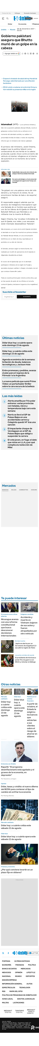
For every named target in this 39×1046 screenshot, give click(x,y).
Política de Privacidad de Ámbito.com (19, 995)
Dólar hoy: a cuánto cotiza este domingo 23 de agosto (17, 352)
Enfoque (17, 13)
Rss (3, 991)
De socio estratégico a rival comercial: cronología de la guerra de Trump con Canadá (24, 180)
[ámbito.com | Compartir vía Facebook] (25, 53)
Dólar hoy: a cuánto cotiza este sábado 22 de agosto (16, 827)
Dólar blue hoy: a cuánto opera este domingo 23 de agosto (17, 344)
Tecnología (24, 987)
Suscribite (27, 296)
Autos (29, 984)
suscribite (29, 18)
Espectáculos (8, 987)
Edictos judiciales (26, 999)
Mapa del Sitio (16, 991)
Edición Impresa (9, 980)
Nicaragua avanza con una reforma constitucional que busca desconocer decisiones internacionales (9, 627)
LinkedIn (19, 953)
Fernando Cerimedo (30, 13)
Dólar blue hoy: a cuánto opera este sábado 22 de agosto (18, 838)
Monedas (5, 490)
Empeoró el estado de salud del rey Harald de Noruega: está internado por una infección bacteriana (20, 80)
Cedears (34, 490)
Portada (6, 961)
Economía (22, 24)
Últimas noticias (22, 961)
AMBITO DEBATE (31, 1011)
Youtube (25, 953)
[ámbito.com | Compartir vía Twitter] (28, 53)
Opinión (18, 972)
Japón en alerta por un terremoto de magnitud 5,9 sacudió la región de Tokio (25, 645)
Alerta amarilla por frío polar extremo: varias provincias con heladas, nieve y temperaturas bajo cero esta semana (22, 405)
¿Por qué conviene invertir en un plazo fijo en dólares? (17, 871)
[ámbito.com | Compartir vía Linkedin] (31, 53)
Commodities (23, 490)
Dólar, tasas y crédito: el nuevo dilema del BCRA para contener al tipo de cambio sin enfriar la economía (19, 789)
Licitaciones (18, 1003)
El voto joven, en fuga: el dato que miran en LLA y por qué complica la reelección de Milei (22, 443)
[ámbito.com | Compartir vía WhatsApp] (22, 53)
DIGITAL (8, 1011)
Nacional (6, 976)
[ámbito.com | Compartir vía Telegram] (33, 53)
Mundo (12, 30)
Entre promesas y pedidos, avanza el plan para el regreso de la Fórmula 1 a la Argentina (19, 373)
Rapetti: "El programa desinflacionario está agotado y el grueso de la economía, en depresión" (17, 771)
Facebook (8, 953)
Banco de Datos (9, 969)
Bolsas (13, 490)
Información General (12, 984)
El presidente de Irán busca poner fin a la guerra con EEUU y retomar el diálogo (25, 660)
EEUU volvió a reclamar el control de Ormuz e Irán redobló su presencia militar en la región (20, 88)
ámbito (3, 30)
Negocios (6, 972)
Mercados (25, 969)
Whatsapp (30, 953)
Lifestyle (30, 972)
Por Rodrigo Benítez (7, 796)
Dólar (10, 24)
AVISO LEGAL (7, 999)
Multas (5, 1003)
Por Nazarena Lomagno (8, 779)
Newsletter (32, 953)
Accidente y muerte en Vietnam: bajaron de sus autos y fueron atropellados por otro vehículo (29, 625)
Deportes (30, 976)
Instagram (13, 953)
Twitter (3, 953)
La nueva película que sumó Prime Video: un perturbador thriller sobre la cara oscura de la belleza (19, 384)
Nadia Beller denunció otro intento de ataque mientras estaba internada (24, 173)
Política (32, 965)
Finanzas (19, 965)
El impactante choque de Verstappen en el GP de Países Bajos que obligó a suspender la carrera (20, 432)
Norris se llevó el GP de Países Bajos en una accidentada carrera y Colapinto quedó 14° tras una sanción (22, 419)
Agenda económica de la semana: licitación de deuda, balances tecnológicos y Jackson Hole (18, 362)
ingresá (36, 18)
